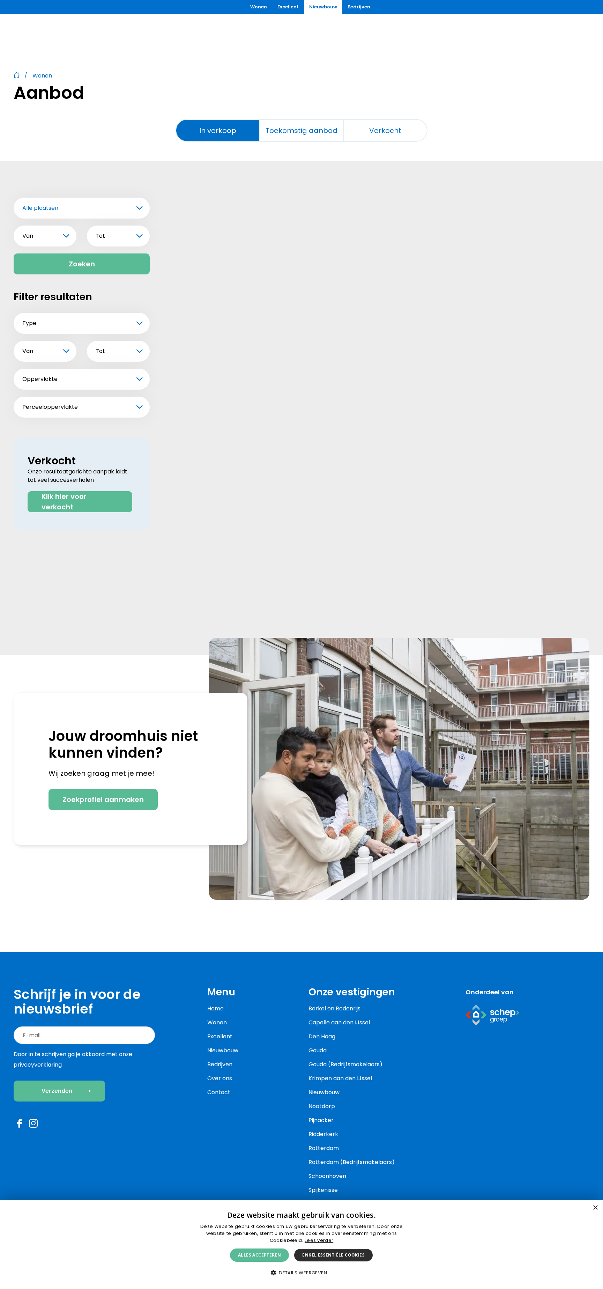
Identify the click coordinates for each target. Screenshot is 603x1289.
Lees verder (319, 1240)
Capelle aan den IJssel (339, 1022)
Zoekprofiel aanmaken (103, 799)
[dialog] (301, 1244)
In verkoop (217, 130)
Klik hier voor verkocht (64, 502)
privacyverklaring (38, 1065)
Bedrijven (359, 6)
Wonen (258, 6)
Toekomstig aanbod (301, 130)
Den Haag (321, 1036)
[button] (301, 1273)
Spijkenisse (323, 1190)
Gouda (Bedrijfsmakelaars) (345, 1064)
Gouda (317, 1050)
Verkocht (385, 130)
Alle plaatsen (40, 208)
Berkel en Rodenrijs (334, 1008)
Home (215, 1008)
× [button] (595, 1207)
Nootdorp (321, 1106)
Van (27, 236)
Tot (100, 236)
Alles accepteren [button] (259, 1255)
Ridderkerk (323, 1134)
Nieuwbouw (323, 6)
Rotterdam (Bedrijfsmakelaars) (351, 1162)
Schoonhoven (327, 1176)
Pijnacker (321, 1120)
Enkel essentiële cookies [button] (333, 1255)
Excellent (288, 6)
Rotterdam (323, 1148)
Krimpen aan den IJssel (340, 1078)
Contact (218, 1092)
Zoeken (82, 264)
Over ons (219, 1078)
